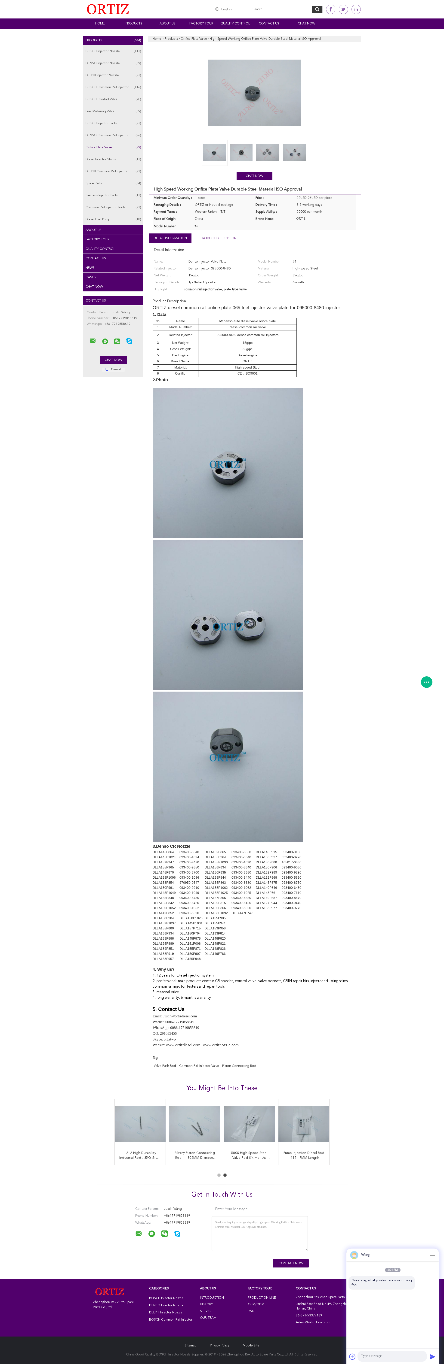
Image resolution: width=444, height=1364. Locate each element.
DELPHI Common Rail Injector (113, 171)
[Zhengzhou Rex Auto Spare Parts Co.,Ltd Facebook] (330, 9)
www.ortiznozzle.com (221, 1045)
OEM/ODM (256, 1304)
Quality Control (235, 23)
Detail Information (170, 238)
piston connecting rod (239, 1066)
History (206, 1304)
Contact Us (269, 23)
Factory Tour (201, 23)
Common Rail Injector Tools (113, 207)
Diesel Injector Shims (113, 159)
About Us (168, 23)
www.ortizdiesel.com (183, 1045)
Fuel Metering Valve (113, 111)
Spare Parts (113, 183)
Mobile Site (251, 1345)
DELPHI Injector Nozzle (113, 75)
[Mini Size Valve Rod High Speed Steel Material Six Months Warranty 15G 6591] (303, 1124)
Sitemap (190, 1345)
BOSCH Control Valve (113, 99)
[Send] (432, 1357)
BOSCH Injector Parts (113, 123)
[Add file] (352, 1357)
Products (134, 23)
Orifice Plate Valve (113, 147)
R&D (251, 1311)
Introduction (212, 1297)
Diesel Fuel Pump (113, 219)
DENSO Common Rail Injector (113, 135)
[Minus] (432, 1255)
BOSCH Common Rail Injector (113, 87)
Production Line (262, 1297)
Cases (91, 277)
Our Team (208, 1317)
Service (206, 1311)
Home (100, 23)
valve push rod (165, 1066)
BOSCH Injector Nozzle (113, 51)
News (90, 267)
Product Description (219, 238)
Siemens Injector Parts (113, 195)
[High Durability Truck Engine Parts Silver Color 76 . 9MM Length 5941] (140, 1124)
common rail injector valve (199, 1066)
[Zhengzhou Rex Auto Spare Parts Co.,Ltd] (92, 341)
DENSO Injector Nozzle (113, 63)
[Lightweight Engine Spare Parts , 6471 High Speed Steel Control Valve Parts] (249, 1124)
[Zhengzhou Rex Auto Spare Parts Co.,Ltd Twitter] (343, 9)
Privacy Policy (219, 1345)
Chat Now (306, 23)
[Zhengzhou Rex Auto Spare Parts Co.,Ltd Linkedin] (356, 9)
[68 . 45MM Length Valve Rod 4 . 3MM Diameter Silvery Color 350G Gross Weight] (194, 1124)
